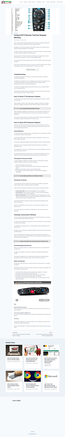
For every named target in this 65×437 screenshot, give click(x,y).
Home (21, 1)
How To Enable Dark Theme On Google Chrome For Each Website (32, 385)
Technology (38, 1)
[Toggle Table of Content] (37, 70)
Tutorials (25, 1)
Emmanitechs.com (32, 433)
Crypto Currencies (31, 1)
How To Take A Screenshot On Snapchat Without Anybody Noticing (44, 334)
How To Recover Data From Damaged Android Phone (13, 385)
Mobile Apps (52, 1)
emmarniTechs (47, 364)
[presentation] (14, 350)
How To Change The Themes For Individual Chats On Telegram (21, 334)
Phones (47, 1)
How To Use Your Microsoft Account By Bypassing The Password (50, 385)
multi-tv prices (47, 325)
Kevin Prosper (10, 361)
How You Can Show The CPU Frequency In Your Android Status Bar (32, 360)
